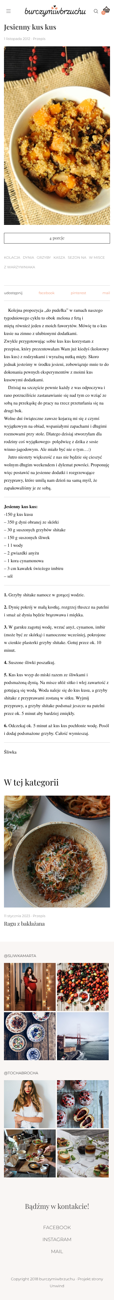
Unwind (57, 1285)
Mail (57, 1251)
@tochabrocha (21, 1073)
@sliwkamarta (20, 955)
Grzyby (44, 258)
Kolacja (12, 258)
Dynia (28, 258)
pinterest (78, 293)
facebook (47, 293)
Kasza (59, 258)
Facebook (57, 1227)
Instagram (56, 1239)
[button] (94, 782)
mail (106, 293)
